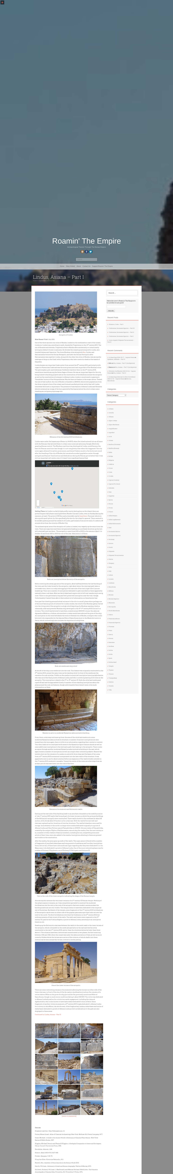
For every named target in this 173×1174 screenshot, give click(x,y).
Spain (110, 658)
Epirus (111, 500)
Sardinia (111, 646)
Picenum (111, 626)
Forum (111, 508)
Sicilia (110, 654)
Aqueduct (111, 432)
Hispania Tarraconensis (116, 555)
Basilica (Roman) (114, 448)
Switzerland (112, 662)
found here (83, 516)
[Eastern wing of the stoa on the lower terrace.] (69, 1076)
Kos (84, 352)
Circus (111, 468)
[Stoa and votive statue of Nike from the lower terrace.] (92, 1076)
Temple (111, 666)
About (79, 266)
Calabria (111, 464)
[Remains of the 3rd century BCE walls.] (92, 1061)
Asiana (111, 440)
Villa (110, 690)
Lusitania (111, 583)
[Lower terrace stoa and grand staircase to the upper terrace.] (69, 1107)
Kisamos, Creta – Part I (116, 324)
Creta (110, 472)
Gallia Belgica (113, 516)
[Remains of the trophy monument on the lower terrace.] (69, 1092)
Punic (110, 630)
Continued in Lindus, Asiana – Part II (48, 1014)
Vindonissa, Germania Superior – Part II (121, 332)
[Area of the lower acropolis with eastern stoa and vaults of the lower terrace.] (69, 1061)
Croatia (111, 476)
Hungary (111, 563)
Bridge (111, 456)
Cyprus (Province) (114, 484)
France (111, 512)
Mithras (111, 591)
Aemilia (111, 413)
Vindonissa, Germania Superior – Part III (122, 328)
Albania (111, 417)
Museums (112, 603)
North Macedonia (114, 611)
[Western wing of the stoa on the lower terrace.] (46, 1107)
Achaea (111, 409)
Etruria (111, 504)
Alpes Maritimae (114, 424)
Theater (111, 670)
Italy (110, 571)
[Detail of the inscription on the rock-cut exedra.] (46, 1030)
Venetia (111, 686)
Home (62, 266)
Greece (111, 543)
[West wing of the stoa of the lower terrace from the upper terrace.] (92, 1107)
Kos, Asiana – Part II (119, 373)
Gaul (110, 527)
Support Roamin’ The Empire (102, 266)
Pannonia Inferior (114, 619)
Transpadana (113, 678)
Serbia (111, 650)
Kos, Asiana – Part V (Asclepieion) (124, 363)
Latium (111, 575)
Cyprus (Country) (114, 480)
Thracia (111, 674)
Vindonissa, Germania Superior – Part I (121, 336)
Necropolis (112, 607)
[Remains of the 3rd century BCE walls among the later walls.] (46, 1076)
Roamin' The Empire (86, 241)
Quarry (111, 634)
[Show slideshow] (69, 1116)
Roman (111, 638)
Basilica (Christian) (114, 444)
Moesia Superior (114, 599)
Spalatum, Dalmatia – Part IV (116, 359)
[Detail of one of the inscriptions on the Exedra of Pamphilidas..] (69, 1046)
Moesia (111, 595)
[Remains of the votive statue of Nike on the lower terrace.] (46, 1092)
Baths (110, 452)
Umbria (111, 682)
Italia (110, 567)
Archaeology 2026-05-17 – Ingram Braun (121, 357)
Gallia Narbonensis (115, 523)
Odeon (111, 615)
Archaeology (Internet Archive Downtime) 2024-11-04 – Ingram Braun (121, 378)
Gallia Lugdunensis (114, 519)
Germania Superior (115, 535)
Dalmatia (111, 488)
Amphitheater (113, 428)
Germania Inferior (114, 531)
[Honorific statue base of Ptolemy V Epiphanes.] (92, 1046)
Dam (110, 492)
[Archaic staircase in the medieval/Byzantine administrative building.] (92, 1030)
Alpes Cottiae (113, 420)
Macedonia (112, 587)
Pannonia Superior (114, 622)
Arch (110, 436)
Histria (111, 559)
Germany (111, 539)
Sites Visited (70, 266)
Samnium (112, 642)
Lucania (111, 579)
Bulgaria (111, 460)
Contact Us (86, 266)
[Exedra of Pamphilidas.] (46, 1046)
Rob (53, 280)
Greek (111, 547)
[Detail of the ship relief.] (69, 1030)
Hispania (111, 551)
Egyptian (111, 496)
